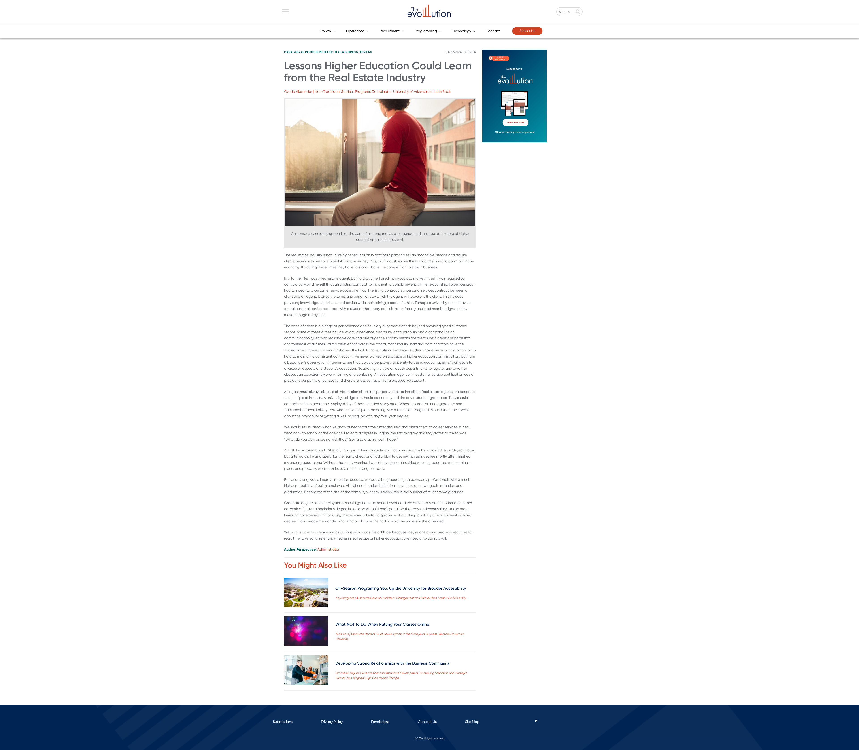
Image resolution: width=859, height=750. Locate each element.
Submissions (283, 722)
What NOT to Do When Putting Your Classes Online (382, 624)
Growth (325, 31)
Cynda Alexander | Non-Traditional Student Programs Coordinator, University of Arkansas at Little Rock (367, 91)
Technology (461, 31)
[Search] (578, 12)
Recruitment (390, 31)
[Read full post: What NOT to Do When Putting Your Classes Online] (306, 631)
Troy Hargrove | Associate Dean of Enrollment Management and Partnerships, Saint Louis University (400, 598)
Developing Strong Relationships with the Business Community (392, 663)
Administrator (328, 549)
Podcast (493, 31)
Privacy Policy (332, 722)
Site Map (472, 722)
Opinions (365, 52)
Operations (355, 31)
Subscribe (527, 31)
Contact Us (427, 722)
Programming (426, 31)
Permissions (380, 722)
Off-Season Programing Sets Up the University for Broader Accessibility (400, 588)
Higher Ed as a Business (340, 52)
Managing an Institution (303, 52)
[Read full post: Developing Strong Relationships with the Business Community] (306, 671)
